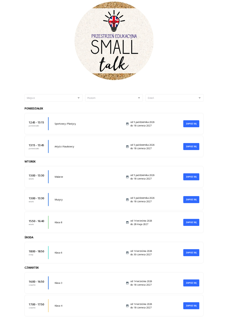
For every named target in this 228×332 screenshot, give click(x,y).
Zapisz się (191, 123)
